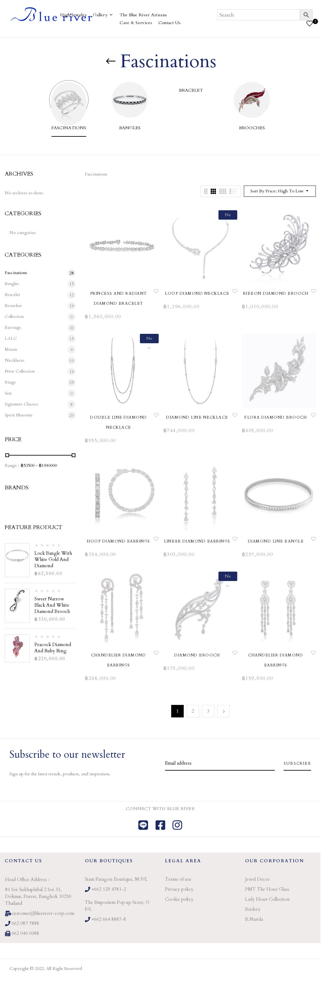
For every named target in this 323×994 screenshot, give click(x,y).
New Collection (20, 371)
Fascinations (68, 128)
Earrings (13, 327)
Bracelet (191, 90)
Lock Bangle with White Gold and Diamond (53, 559)
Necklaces (14, 360)
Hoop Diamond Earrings (118, 541)
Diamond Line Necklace (197, 417)
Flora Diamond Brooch (275, 417)
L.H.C (11, 338)
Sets (8, 393)
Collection (14, 316)
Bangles (130, 128)
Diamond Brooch (197, 655)
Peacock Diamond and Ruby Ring (52, 647)
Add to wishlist (156, 290)
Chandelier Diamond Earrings (118, 660)
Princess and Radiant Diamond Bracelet (118, 298)
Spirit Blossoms (19, 415)
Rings (10, 382)
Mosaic (11, 349)
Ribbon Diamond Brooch (276, 293)
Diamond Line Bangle (276, 541)
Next (223, 711)
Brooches (252, 128)
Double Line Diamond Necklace (118, 422)
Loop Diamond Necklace (197, 293)
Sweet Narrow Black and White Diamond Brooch (52, 605)
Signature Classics (21, 404)
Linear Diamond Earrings (197, 541)
